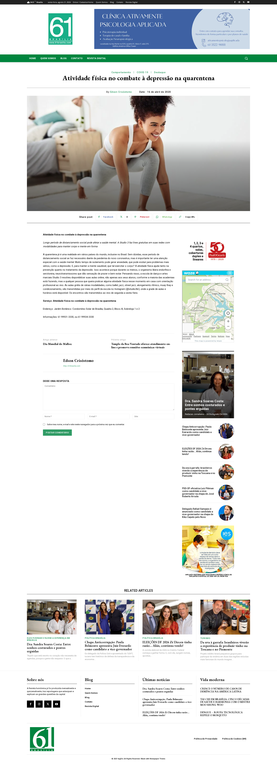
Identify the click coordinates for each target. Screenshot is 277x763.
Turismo (205, 638)
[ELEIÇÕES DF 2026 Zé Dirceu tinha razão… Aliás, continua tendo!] (226, 451)
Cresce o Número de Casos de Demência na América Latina (221, 690)
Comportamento (121, 72)
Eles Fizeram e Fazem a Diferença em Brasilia (48, 639)
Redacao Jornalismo (194, 414)
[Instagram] (239, 2)
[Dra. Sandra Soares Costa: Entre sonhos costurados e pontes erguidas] (208, 384)
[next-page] (228, 356)
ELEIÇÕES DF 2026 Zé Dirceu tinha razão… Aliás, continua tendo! (197, 451)
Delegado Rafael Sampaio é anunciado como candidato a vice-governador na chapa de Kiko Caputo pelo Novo (197, 513)
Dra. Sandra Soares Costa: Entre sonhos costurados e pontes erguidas (205, 405)
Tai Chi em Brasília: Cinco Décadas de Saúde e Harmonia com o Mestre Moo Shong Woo (225, 702)
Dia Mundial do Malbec (57, 344)
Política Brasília (95, 638)
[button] (225, 58)
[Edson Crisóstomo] (50, 363)
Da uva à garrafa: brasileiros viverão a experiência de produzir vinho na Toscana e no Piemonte (198, 472)
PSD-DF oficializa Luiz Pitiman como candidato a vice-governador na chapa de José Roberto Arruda (198, 492)
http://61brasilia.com (71, 366)
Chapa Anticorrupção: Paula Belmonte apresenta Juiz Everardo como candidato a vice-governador (197, 430)
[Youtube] (248, 2)
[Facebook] (235, 2)
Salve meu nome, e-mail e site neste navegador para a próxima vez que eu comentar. (86, 424)
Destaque (160, 72)
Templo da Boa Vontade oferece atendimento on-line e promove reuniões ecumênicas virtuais (141, 345)
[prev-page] (222, 356)
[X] (244, 2)
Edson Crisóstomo (121, 91)
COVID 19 (142, 72)
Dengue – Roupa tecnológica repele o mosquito (221, 714)
